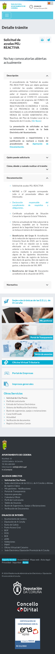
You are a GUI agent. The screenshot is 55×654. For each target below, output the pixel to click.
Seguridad (17, 562)
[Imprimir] (42, 40)
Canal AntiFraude (14, 414)
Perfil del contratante (15, 401)
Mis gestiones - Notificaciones (18, 488)
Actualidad (11, 417)
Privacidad (6, 562)
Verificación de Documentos (17, 508)
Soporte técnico (9, 559)
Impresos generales (13, 494)
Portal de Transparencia (15, 491)
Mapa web (35, 559)
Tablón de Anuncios (13, 503)
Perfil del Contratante (14, 500)
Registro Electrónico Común (18, 423)
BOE (6, 536)
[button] (50, 3)
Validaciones (9, 541)
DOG (6, 533)
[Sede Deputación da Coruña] (27, 591)
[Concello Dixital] (27, 609)
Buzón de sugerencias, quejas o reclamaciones (26, 410)
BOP (6, 530)
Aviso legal (45, 559)
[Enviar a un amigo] (48, 40)
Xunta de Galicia (11, 524)
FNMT (7, 544)
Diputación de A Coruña (14, 522)
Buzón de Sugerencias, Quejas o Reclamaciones (25, 505)
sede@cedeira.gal (20, 467)
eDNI (6, 539)
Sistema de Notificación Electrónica (21, 407)
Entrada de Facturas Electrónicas (20, 404)
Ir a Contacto (7, 469)
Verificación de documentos (18, 420)
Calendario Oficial (12, 497)
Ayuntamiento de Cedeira (15, 519)
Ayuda (25, 562)
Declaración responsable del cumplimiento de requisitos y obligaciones (30, 205)
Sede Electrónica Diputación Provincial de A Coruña (27, 550)
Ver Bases (36, 121)
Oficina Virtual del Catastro (16, 547)
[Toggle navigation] (7, 15)
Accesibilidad (23, 559)
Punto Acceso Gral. (12, 527)
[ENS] (27, 636)
